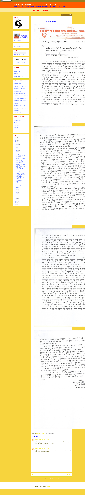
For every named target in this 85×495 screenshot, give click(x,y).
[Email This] (48, 433)
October (17, 147)
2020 (16, 140)
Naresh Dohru (38, 439)
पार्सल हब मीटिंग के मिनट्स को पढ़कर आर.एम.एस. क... (20, 159)
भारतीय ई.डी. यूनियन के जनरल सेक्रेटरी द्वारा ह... (20, 171)
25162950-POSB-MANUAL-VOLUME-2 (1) (21, 95)
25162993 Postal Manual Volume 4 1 (20, 98)
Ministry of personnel (17, 118)
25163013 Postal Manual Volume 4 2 (20, 100)
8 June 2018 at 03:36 (45, 439)
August (17, 150)
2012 (16, 204)
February (17, 193)
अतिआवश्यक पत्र (18, 187)
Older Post (69, 474)
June (17, 153)
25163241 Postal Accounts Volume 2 (20, 105)
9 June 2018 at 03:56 (45, 448)
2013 (16, 202)
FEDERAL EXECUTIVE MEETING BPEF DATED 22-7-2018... (20, 155)
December (17, 144)
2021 (16, 138)
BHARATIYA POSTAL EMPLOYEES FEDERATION (34, 4)
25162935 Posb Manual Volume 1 (19, 93)
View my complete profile (18, 40)
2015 (16, 199)
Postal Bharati (16, 73)
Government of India (17, 120)
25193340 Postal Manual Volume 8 (20, 108)
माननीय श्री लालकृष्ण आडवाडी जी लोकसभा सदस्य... (20, 185)
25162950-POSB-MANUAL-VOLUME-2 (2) (21, 96)
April (16, 190)
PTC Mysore (16, 127)
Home (52, 474)
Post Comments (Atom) (54, 478)
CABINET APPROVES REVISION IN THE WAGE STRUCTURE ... (20, 177)
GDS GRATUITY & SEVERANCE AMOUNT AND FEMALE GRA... (20, 161)
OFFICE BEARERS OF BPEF (18, 46)
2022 (16, 137)
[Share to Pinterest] (53, 433)
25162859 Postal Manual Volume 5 (20, 86)
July (16, 151)
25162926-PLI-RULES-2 (18, 91)
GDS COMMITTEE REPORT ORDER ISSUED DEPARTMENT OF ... (20, 167)
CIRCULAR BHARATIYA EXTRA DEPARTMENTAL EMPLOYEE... (20, 174)
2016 (16, 198)
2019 (16, 141)
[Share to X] (51, 433)
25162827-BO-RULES (17, 83)
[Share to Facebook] (52, 433)
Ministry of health (16, 125)
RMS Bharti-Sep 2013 (17, 69)
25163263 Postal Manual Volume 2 (20, 107)
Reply (36, 444)
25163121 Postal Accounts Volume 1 (20, 103)
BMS (14, 130)
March (17, 192)
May (16, 189)
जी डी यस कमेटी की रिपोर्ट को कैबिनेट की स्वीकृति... (19, 181)
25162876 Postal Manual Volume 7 (20, 88)
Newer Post (35, 474)
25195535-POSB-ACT (17, 110)
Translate (22, 54)
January (17, 195)
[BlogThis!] (49, 433)
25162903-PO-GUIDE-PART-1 (19, 90)
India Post (15, 122)
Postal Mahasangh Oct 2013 (18, 76)
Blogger (48, 486)
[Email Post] (46, 433)
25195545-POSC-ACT (17, 112)
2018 (16, 143)
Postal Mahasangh (17, 71)
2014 (16, 201)
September (18, 148)
